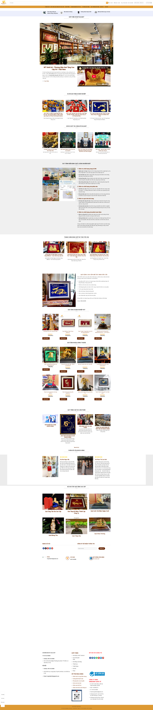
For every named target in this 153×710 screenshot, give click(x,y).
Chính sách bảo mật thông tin (79, 687)
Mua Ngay (46, 338)
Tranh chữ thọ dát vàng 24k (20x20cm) (67, 393)
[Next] (111, 111)
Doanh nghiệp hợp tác (76, 6)
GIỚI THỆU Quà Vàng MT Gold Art (57, 6)
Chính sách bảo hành (77, 683)
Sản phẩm (67, 6)
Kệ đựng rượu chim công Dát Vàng (50, 331)
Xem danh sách (96, 558)
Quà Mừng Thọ (53, 535)
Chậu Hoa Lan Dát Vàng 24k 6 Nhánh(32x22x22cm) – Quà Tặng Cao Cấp (102, 332)
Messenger (2, 702)
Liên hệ (106, 6)
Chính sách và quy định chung (79, 676)
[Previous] (42, 111)
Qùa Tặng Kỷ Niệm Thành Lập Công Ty (76, 512)
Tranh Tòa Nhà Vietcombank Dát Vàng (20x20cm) (50, 365)
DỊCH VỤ (101, 6)
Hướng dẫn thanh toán (78, 678)
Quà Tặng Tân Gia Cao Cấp (53, 511)
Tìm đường (2, 694)
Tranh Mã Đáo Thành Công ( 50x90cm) (67, 332)
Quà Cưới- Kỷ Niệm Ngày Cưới (100, 511)
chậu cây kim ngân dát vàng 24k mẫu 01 (85, 393)
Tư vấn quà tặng (85, 6)
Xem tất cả (76, 447)
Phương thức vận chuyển (78, 681)
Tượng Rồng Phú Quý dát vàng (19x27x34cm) (102, 365)
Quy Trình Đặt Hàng (95, 6)
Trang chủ (47, 6)
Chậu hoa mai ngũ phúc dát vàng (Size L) (50, 393)
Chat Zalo (2, 698)
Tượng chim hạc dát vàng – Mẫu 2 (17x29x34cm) (68, 365)
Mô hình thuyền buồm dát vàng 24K (85, 364)
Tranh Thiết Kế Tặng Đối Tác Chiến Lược (102, 393)
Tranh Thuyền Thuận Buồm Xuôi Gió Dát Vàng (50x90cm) (85, 332)
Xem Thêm (46, 81)
